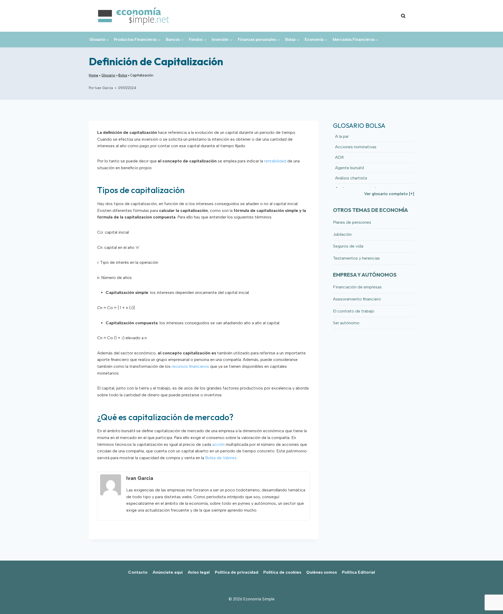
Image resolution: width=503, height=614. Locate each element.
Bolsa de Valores (221, 457)
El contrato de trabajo (353, 311)
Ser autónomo (346, 322)
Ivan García (104, 88)
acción (218, 444)
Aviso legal (199, 572)
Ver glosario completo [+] (389, 193)
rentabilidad (275, 160)
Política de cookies (282, 572)
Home (93, 75)
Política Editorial (358, 572)
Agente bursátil (349, 167)
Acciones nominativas (355, 146)
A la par (342, 136)
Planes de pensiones (352, 222)
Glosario (108, 75)
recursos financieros (190, 366)
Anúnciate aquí (167, 572)
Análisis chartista (351, 178)
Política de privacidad (236, 572)
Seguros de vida (348, 246)
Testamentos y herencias (356, 258)
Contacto (137, 572)
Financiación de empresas (357, 286)
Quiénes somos (321, 572)
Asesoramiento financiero (357, 299)
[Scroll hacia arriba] (490, 598)
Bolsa (122, 75)
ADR (339, 157)
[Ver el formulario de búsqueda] (403, 16)
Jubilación (342, 234)
